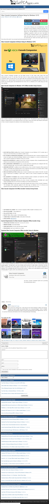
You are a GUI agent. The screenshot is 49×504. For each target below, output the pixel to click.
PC (13, 340)
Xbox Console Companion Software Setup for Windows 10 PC (20, 15)
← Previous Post (4, 343)
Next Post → (45, 343)
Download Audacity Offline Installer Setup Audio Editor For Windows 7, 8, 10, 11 (16, 477)
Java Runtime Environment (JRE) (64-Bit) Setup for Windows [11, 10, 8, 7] (15, 455)
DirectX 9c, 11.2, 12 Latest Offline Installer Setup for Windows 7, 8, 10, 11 (15, 458)
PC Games (20, 340)
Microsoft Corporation (20, 275)
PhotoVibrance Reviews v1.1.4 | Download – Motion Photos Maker (13, 475)
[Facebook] (46, 305)
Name (2, 359)
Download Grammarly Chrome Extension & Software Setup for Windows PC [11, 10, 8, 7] (17, 489)
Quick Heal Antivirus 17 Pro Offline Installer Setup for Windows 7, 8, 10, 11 (15, 446)
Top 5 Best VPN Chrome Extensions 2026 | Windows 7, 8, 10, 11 (13, 492)
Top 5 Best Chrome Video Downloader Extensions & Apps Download (14, 424)
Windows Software (42, 340)
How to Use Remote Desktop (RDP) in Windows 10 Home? (12, 413)
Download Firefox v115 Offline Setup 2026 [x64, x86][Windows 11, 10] (14, 486)
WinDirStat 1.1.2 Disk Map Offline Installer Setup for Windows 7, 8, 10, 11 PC (15, 407)
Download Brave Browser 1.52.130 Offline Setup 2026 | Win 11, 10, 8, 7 (14, 497)
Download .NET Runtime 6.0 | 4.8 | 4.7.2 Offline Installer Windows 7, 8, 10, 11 (15, 410)
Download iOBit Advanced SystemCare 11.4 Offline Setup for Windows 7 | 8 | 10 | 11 (17, 405)
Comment (3, 349)
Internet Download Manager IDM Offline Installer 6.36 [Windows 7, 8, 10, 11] (15, 427)
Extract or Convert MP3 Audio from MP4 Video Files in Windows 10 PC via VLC (16, 480)
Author (3, 301)
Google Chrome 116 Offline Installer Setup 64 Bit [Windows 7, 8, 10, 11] (14, 494)
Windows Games (35, 340)
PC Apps (16, 340)
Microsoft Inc (13, 218)
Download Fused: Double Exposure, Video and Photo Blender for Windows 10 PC (16, 472)
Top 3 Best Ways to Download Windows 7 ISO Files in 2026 (12, 390)
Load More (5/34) (24, 395)
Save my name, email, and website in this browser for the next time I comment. (17, 369)
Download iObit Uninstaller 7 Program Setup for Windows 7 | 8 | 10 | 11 (14, 402)
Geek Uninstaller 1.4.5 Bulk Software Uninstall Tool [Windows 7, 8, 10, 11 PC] (15, 463)
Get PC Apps (16, 306)
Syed (3, 16)
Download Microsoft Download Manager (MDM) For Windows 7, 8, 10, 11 (14, 419)
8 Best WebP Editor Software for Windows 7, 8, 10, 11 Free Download (14, 385)
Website (2, 366)
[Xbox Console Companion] (5, 277)
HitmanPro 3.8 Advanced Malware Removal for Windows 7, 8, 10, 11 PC (14, 444)
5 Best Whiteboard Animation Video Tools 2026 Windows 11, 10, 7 (13, 388)
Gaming (14, 16)
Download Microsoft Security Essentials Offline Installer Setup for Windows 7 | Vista (17, 436)
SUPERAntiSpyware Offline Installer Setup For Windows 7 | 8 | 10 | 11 (14, 441)
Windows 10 (29, 340)
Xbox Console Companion (16, 273)
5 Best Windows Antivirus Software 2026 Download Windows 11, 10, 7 (14, 393)
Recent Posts (8, 301)
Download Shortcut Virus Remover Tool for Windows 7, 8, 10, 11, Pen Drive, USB (16, 438)
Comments (20, 16)
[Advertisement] (12, 28)
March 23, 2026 (9, 16)
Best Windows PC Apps (8, 340)
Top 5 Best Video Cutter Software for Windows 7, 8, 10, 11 (12, 469)
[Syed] (4, 309)
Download (45, 275)
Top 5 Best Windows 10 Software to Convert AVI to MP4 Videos (13, 382)
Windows (24, 340)
